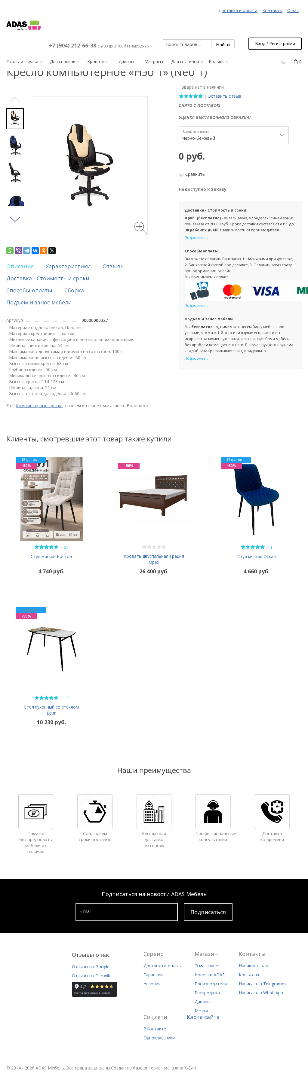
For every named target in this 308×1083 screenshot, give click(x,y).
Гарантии (153, 975)
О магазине (206, 966)
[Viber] (18, 250)
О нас (293, 10)
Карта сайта (203, 1017)
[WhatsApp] (10, 250)
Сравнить (195, 174)
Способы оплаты (29, 290)
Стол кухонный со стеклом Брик (51, 710)
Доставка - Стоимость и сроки (47, 278)
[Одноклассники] (43, 250)
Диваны (202, 1002)
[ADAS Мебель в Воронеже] (23, 26)
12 (66, 697)
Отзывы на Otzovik (91, 975)
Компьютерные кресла (39, 405)
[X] (52, 250)
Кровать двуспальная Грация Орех (154, 559)
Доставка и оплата (237, 10)
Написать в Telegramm (262, 984)
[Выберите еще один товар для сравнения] (284, 61)
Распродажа (207, 993)
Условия (152, 984)
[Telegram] (26, 250)
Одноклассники (159, 1038)
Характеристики (68, 266)
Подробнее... (196, 237)
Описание (20, 266)
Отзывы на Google (90, 966)
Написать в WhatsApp (261, 993)
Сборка (74, 290)
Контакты (272, 10)
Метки (201, 1011)
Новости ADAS (210, 975)
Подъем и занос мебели (39, 302)
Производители (211, 984)
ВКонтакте (154, 1029)
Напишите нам (254, 966)
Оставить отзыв (224, 96)
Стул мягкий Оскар (256, 556)
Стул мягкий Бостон (51, 556)
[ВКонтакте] (35, 250)
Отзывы (114, 266)
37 (66, 547)
